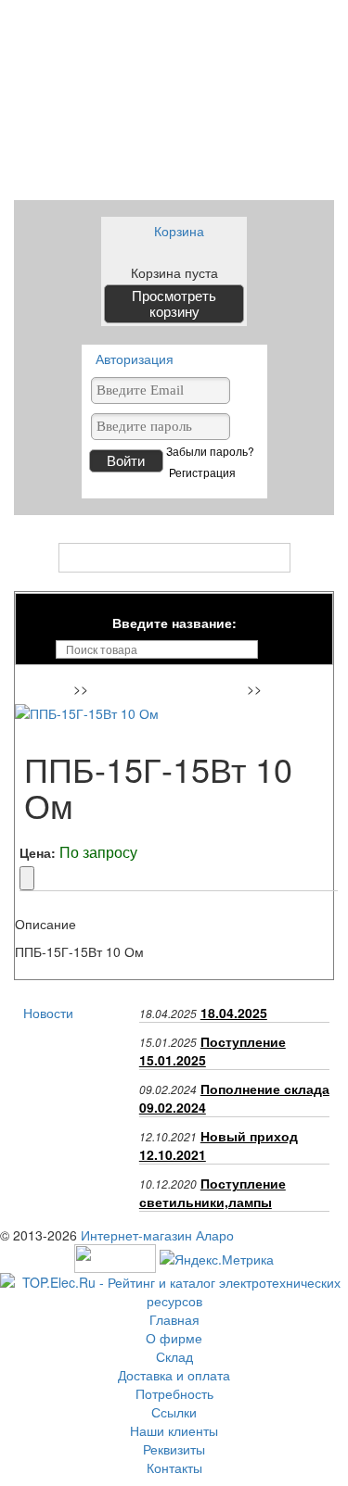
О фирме (174, 1338)
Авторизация (135, 358)
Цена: (37, 852)
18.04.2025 (233, 1012)
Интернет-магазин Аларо (157, 1235)
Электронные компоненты (170, 690)
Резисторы (301, 690)
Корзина (179, 230)
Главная (47, 690)
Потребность (174, 1393)
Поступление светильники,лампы (212, 1192)
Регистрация (202, 472)
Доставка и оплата (174, 1375)
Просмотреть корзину (174, 304)
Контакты (174, 1467)
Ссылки (174, 1412)
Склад (174, 1356)
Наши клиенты (174, 1430)
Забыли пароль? (210, 451)
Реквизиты (174, 1449)
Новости (48, 1012)
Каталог (174, 557)
